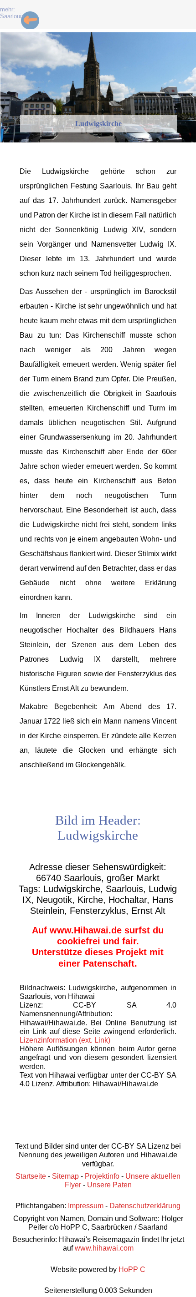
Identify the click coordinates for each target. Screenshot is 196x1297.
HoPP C (132, 1269)
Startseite (30, 1176)
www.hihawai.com (104, 1248)
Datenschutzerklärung (145, 1206)
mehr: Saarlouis (12, 13)
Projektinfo (102, 1176)
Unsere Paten (109, 1185)
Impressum (85, 1206)
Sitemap (65, 1176)
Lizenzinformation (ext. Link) (65, 1040)
